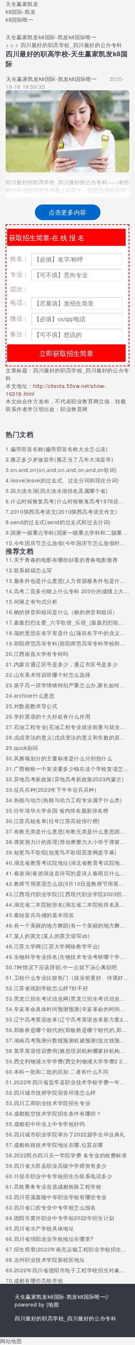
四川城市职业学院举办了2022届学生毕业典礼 (69, 1134)
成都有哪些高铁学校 (38, 1280)
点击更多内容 (67, 212)
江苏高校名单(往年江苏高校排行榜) (57, 821)
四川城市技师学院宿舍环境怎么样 (55, 1092)
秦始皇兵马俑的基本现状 (44, 915)
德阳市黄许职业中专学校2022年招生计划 (64, 1218)
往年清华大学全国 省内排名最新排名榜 (61, 810)
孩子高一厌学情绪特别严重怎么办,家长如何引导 (72, 685)
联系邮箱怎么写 (33, 570)
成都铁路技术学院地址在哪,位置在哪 (58, 1144)
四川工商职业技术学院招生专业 (52, 1103)
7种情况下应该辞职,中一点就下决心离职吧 (65, 967)
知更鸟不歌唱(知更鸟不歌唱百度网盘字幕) (65, 852)
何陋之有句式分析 (36, 601)
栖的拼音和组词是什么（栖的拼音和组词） (66, 612)
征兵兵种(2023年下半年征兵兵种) (55, 789)
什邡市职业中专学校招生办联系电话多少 (63, 1176)
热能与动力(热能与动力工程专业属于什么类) (68, 800)
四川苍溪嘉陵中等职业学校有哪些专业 (60, 1197)
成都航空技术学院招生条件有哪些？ (58, 1113)
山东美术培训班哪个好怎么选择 (52, 674)
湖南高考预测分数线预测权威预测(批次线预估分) (73, 1040)
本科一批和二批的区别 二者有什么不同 (61, 1071)
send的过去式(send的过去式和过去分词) (60, 522)
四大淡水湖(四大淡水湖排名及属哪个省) (59, 490)
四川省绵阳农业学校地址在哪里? (54, 1238)
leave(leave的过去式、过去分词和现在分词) (64, 480)
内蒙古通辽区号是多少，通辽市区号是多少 (66, 664)
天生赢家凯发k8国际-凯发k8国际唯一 (22, 11)
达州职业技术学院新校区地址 (49, 1259)
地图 (53, 1304)
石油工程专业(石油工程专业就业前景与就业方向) (73, 727)
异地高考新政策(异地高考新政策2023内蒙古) (69, 779)
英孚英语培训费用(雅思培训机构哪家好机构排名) (73, 1050)
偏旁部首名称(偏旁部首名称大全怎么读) (59, 449)
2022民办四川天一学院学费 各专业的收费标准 (70, 1155)
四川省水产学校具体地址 (44, 1228)
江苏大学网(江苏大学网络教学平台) (57, 946)
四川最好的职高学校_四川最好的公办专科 (65, 1318)
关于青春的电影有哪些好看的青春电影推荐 (66, 559)
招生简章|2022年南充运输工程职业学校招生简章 (73, 1249)
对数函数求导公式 (36, 706)
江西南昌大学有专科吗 (41, 653)
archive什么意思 (34, 695)
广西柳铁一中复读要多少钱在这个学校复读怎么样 (74, 768)
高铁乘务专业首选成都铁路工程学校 (58, 1186)
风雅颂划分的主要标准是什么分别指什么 (63, 758)
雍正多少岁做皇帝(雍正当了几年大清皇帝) (61, 459)
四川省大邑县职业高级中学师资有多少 (60, 1165)
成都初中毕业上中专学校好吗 (49, 1123)
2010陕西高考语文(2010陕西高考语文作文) (63, 511)
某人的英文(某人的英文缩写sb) (52, 935)
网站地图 (11, 1341)
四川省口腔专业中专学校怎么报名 (55, 1207)
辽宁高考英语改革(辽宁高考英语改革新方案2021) (74, 1019)
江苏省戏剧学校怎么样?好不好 (51, 988)
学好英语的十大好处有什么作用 (52, 716)
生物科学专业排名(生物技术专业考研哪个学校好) (73, 956)
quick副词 (26, 747)
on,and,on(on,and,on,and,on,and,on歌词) (63, 469)
